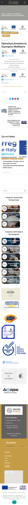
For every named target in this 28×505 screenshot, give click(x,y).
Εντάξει (14, 502)
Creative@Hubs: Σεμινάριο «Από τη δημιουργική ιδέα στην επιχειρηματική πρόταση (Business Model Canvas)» (13, 164)
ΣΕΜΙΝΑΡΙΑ (6, 35)
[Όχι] (26, 499)
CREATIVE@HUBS (5, 158)
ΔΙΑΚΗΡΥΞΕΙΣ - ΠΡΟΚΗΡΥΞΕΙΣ (14, 14)
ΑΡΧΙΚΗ (3, 14)
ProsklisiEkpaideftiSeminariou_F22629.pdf (12, 86)
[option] (14, 157)
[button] (24, 2)
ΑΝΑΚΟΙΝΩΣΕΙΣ (14, 158)
